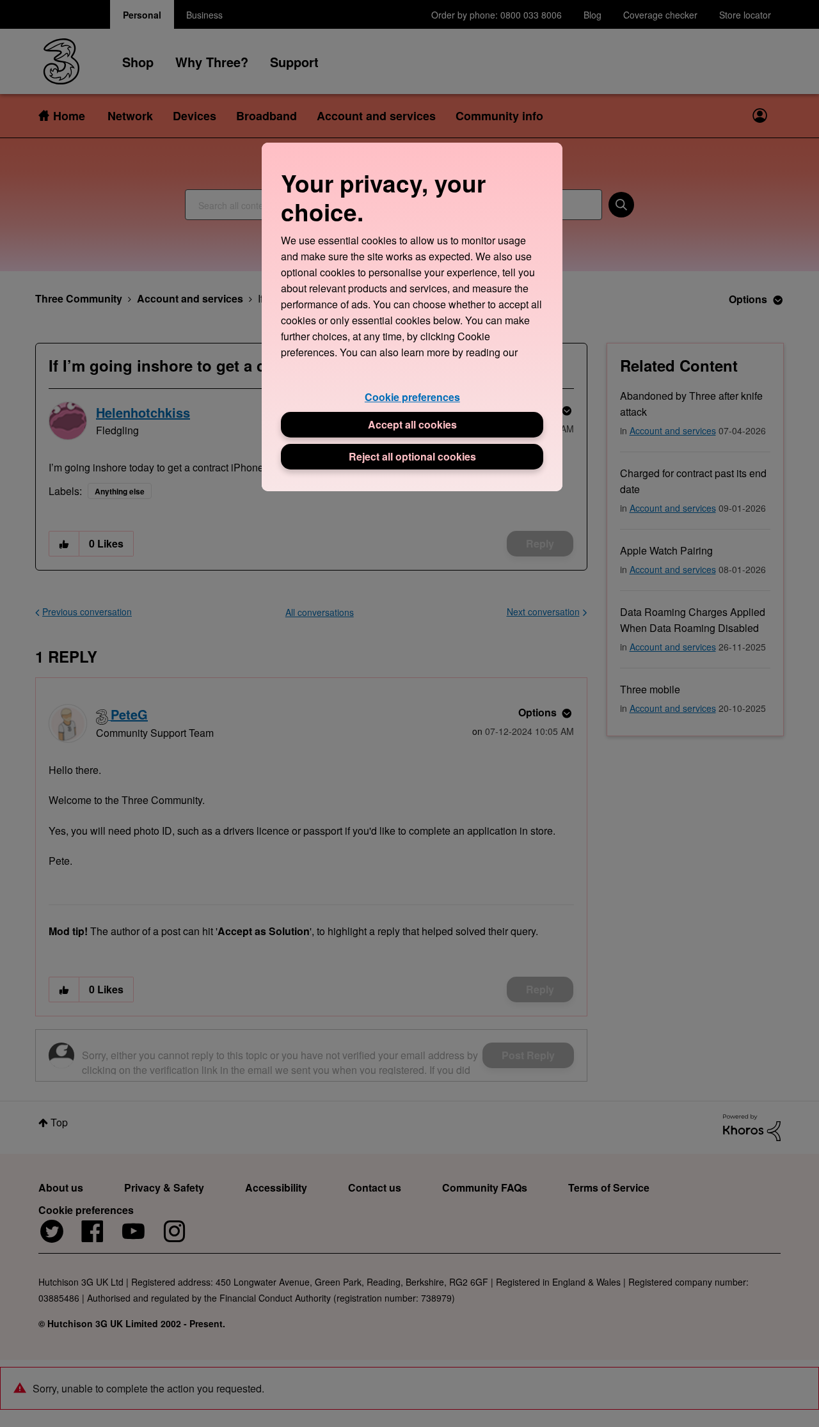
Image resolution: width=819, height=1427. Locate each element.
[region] (412, 317)
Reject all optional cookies (412, 456)
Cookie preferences (412, 397)
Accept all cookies (412, 424)
